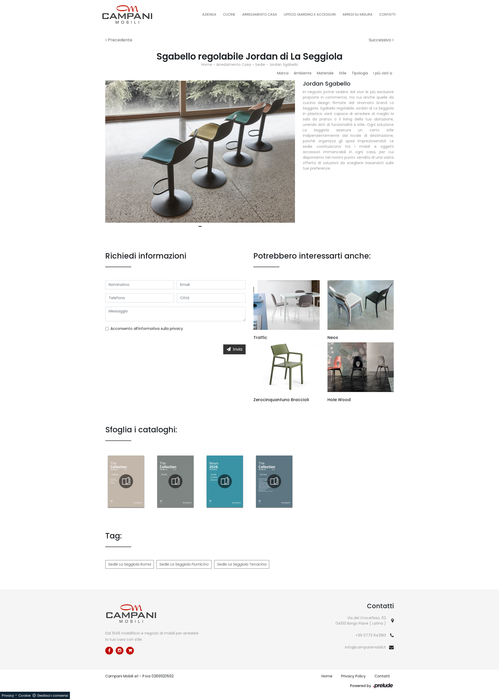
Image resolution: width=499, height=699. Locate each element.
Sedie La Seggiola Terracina (241, 564)
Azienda (209, 14)
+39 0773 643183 (371, 635)
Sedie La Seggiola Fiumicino (184, 564)
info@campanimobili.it (365, 647)
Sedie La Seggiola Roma (129, 564)
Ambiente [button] (303, 73)
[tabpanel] (200, 151)
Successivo (380, 40)
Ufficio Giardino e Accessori (310, 14)
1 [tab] (200, 226)
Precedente (119, 40)
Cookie (24, 695)
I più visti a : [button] (383, 73)
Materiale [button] (325, 73)
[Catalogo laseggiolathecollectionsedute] (126, 481)
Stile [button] (342, 73)
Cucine (229, 14)
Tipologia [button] (360, 73)
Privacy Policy (353, 676)
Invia (237, 349)
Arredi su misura (357, 14)
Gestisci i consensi (52, 695)
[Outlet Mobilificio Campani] (130, 651)
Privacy (8, 695)
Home (206, 64)
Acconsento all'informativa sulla (146, 328)
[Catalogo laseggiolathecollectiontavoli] (175, 481)
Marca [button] (282, 73)
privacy (176, 328)
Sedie (260, 64)
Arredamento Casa (259, 14)
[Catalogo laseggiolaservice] (274, 481)
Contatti (387, 14)
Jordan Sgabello (283, 64)
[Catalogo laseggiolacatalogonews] (225, 481)
